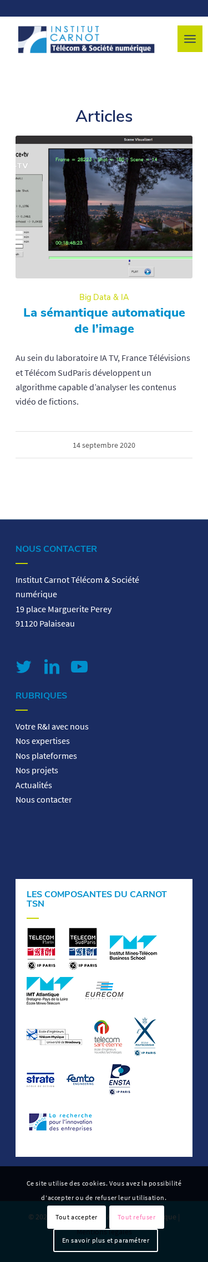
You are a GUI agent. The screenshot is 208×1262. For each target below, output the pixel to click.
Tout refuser (136, 1217)
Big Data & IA (104, 297)
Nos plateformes (46, 755)
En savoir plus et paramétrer (106, 1240)
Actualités (34, 784)
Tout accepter (76, 1217)
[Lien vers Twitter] (24, 666)
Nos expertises (43, 740)
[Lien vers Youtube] (79, 666)
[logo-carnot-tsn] (86, 39)
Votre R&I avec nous (52, 726)
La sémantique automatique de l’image (104, 320)
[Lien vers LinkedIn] (51, 666)
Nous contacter (44, 799)
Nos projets (37, 769)
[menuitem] (189, 38)
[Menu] (189, 38)
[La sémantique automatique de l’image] (104, 207)
